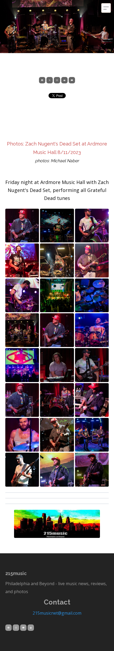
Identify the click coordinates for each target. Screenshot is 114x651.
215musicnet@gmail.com (57, 613)
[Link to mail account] (64, 80)
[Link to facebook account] (42, 80)
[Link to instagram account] (57, 80)
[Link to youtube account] (72, 80)
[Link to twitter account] (49, 80)
